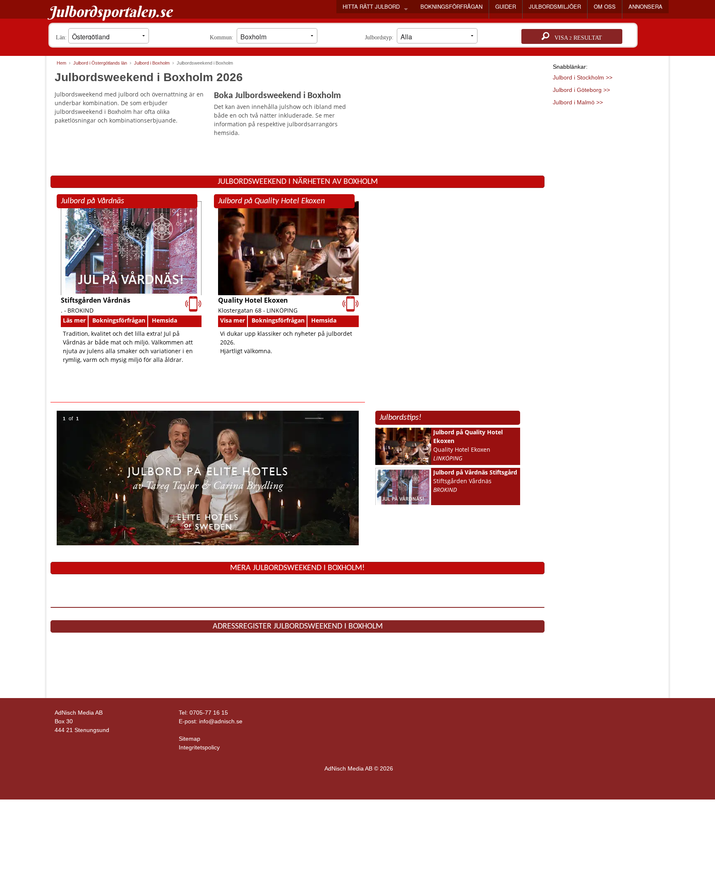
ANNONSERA (645, 6)
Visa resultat (575, 38)
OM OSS (605, 6)
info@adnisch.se (220, 721)
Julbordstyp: (381, 37)
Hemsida (164, 320)
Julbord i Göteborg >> (581, 90)
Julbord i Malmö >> (578, 102)
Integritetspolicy (199, 747)
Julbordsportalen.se (110, 11)
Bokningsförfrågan (118, 320)
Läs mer (74, 320)
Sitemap (189, 738)
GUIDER (505, 6)
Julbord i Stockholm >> (582, 77)
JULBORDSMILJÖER (555, 6)
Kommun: (223, 37)
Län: (62, 37)
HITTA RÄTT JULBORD (371, 6)
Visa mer (232, 320)
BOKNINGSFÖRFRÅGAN (451, 6)
